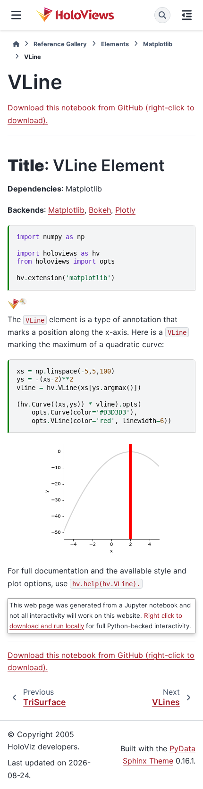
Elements (115, 44)
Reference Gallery (60, 44)
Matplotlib (157, 44)
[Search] (162, 15)
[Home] (16, 44)
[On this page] (186, 15)
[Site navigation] (16, 15)
